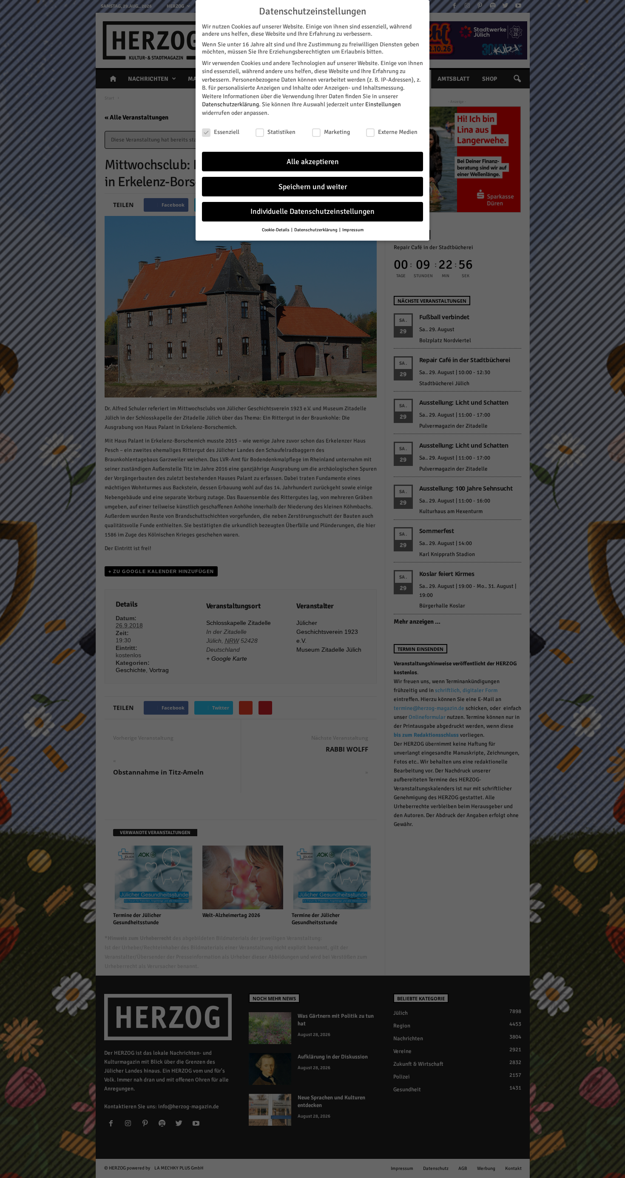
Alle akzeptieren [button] (313, 161)
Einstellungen (383, 104)
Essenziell (226, 132)
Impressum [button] (353, 230)
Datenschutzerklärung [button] (316, 230)
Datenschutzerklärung (230, 104)
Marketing (337, 132)
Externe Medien (398, 132)
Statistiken (281, 132)
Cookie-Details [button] (276, 230)
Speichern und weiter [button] (312, 186)
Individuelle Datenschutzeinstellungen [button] (312, 211)
